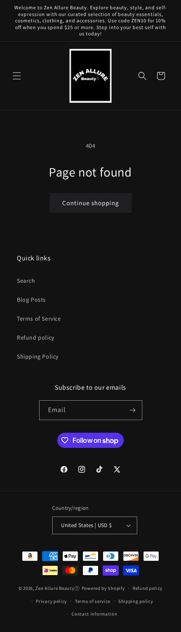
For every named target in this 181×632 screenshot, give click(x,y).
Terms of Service (39, 318)
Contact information (94, 614)
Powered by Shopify (103, 588)
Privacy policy (51, 601)
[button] (17, 76)
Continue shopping (90, 203)
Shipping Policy (38, 356)
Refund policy (35, 337)
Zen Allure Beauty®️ (57, 588)
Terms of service (92, 601)
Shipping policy (135, 601)
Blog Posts (31, 299)
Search (26, 280)
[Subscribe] (132, 410)
